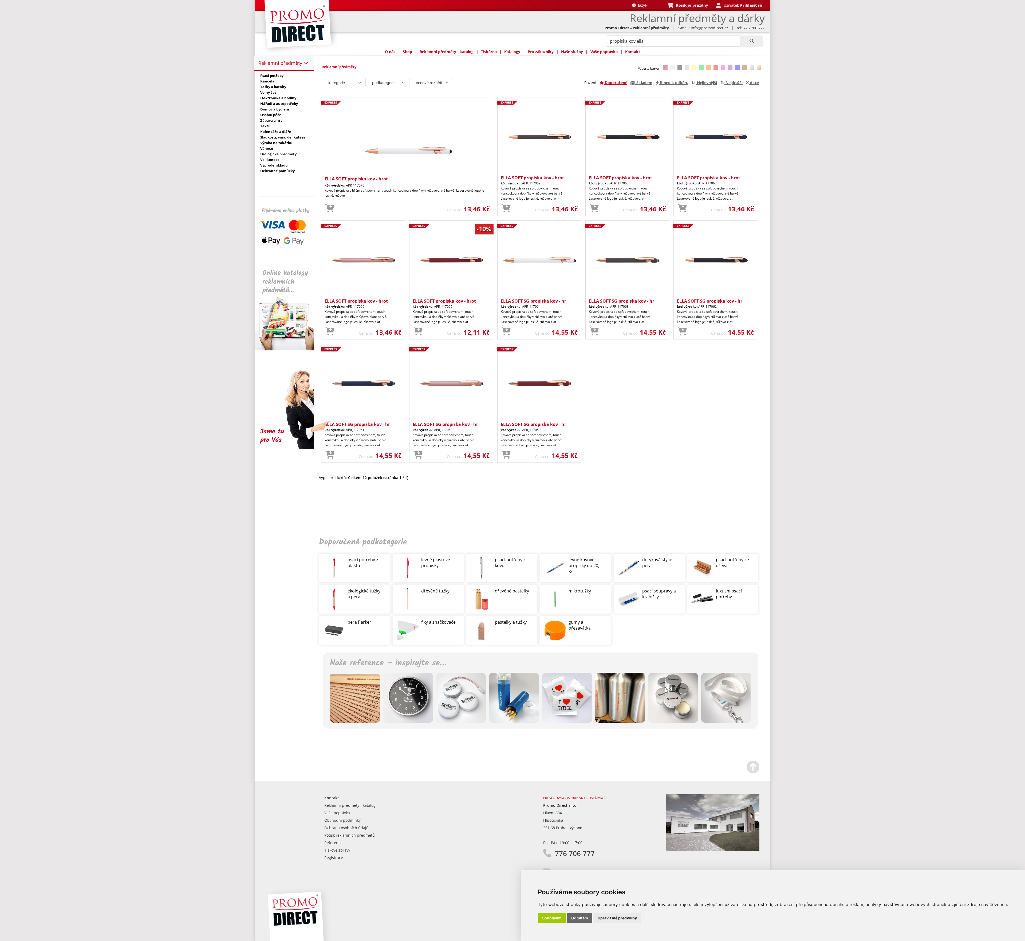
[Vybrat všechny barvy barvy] (665, 67)
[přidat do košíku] (329, 208)
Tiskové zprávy (337, 850)
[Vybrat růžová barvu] (723, 67)
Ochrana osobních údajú (346, 827)
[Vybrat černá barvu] (680, 67)
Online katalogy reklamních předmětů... (285, 282)
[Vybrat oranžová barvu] (708, 67)
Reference (333, 842)
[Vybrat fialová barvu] (730, 67)
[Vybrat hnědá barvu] (745, 67)
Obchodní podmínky (342, 820)
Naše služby (572, 51)
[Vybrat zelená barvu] (701, 67)
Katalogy (512, 51)
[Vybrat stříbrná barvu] (752, 67)
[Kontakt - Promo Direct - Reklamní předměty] (712, 849)
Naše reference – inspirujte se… (388, 663)
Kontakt (632, 51)
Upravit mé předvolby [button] (617, 918)
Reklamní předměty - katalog (447, 51)
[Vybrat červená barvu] (716, 67)
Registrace (333, 857)
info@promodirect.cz (709, 27)
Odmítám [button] (579, 918)
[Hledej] (751, 41)
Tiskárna (489, 51)
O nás (390, 51)
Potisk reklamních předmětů (349, 835)
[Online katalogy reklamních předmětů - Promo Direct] (288, 348)
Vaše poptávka (604, 51)
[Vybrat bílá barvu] (672, 67)
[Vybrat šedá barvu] (687, 67)
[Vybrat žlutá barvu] (694, 67)
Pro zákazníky (541, 51)
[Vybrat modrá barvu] (737, 67)
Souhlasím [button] (552, 918)
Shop (407, 51)
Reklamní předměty (280, 63)
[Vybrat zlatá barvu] (759, 67)
